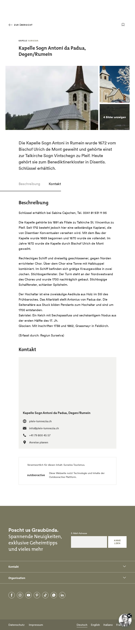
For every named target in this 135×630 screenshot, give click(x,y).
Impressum (36, 624)
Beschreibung (29, 184)
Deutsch (82, 624)
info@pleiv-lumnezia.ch (44, 428)
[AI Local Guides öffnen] (125, 620)
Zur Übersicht (23, 25)
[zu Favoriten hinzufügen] (123, 24)
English (95, 624)
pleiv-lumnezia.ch (40, 421)
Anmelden (117, 542)
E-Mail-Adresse (79, 533)
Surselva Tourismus (73, 464)
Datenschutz (16, 624)
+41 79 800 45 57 (39, 435)
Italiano (108, 624)
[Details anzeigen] (129, 615)
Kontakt (55, 184)
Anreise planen (38, 442)
